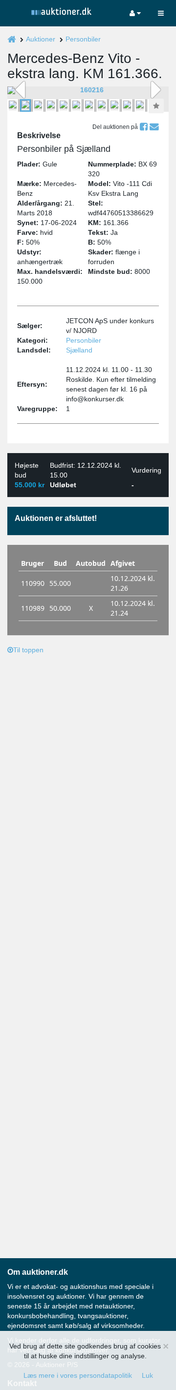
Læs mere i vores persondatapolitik (77, 1375)
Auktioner (40, 39)
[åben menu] (161, 13)
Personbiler (83, 39)
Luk (147, 1375)
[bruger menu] (135, 13)
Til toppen (28, 650)
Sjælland (79, 350)
